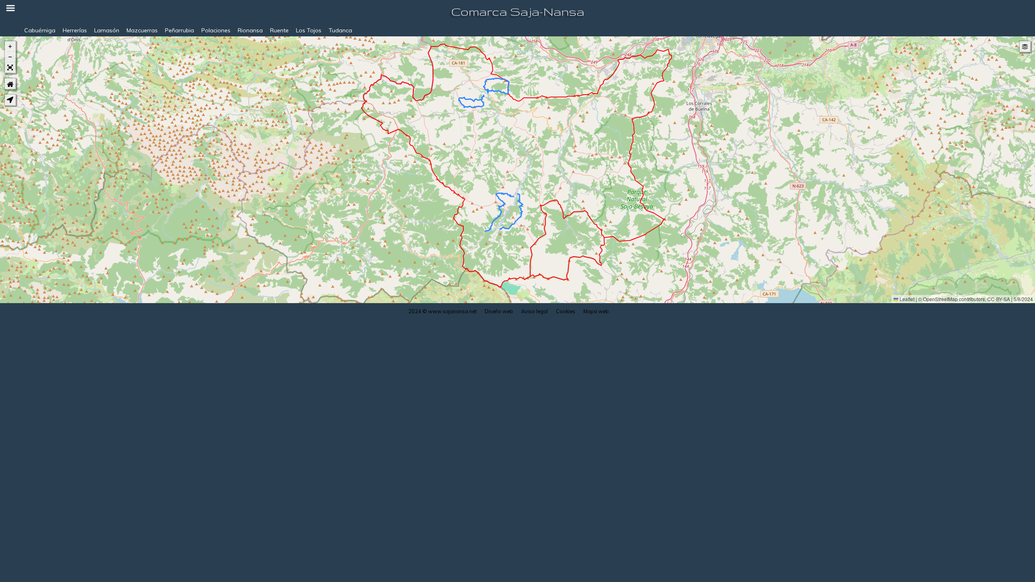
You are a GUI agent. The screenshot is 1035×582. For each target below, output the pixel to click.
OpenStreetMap (940, 298)
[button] (10, 46)
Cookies (565, 311)
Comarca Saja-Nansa (517, 11)
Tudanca (340, 30)
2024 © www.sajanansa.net (442, 311)
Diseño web (499, 311)
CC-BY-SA (998, 298)
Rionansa (250, 30)
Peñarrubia (179, 30)
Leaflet (906, 298)
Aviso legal (534, 311)
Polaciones (215, 30)
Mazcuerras (142, 30)
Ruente (279, 30)
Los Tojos (308, 30)
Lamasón (106, 30)
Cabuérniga (39, 30)
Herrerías (75, 30)
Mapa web (596, 311)
